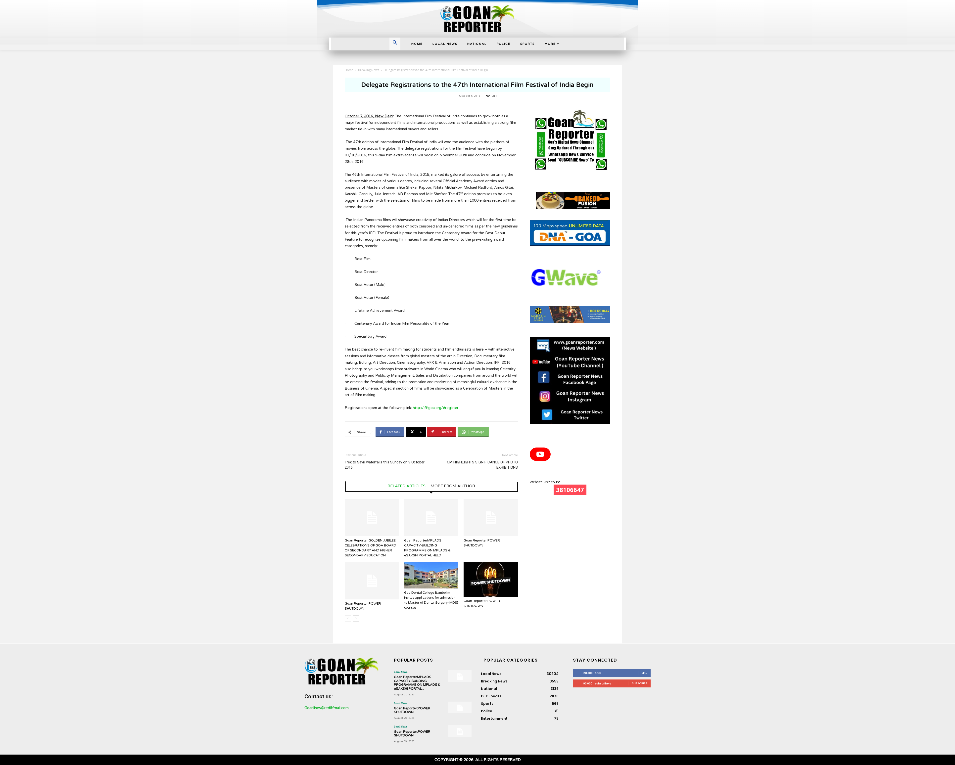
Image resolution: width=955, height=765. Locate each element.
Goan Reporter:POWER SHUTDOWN (412, 710)
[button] (394, 43)
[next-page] (356, 618)
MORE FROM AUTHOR (452, 486)
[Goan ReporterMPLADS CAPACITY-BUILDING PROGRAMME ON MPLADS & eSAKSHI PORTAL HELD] (431, 517)
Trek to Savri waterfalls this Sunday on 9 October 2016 (385, 465)
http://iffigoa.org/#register (435, 407)
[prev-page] (348, 618)
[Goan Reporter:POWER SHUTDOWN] (491, 517)
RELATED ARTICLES (406, 486)
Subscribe (639, 683)
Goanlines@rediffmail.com (326, 708)
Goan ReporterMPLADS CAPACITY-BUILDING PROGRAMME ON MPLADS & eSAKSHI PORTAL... (417, 683)
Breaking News (368, 70)
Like (644, 673)
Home (349, 70)
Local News (400, 671)
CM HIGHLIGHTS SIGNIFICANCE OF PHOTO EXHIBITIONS (482, 465)
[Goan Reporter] (477, 19)
